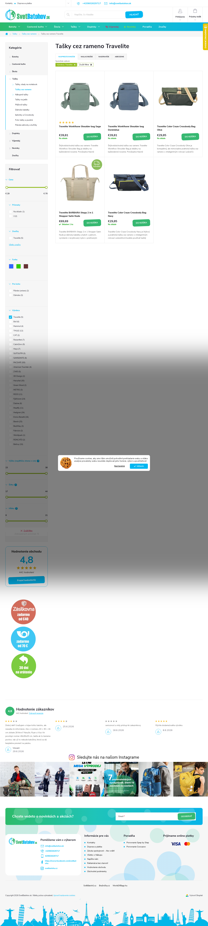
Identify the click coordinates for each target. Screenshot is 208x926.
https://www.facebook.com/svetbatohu (60, 862)
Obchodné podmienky (97, 871)
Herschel (18, 380)
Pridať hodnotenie (26, 580)
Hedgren (18, 412)
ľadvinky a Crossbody (24, 115)
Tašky (15, 79)
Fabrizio (17, 430)
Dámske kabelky (22, 109)
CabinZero (18, 344)
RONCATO (18, 440)
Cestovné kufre (18, 64)
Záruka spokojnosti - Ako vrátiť (100, 850)
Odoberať (186, 816)
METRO (17, 390)
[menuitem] (14, 26)
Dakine (17, 403)
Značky (15, 155)
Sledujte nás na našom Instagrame (108, 757)
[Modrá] (12, 267)
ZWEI (16, 371)
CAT (16, 335)
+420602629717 (52, 851)
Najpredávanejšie (66, 57)
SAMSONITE (19, 358)
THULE (18, 330)
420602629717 (52, 856)
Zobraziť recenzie (36, 713)
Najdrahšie (103, 57)
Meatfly (18, 408)
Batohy (15, 56)
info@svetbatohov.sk (54, 846)
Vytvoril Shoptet (196, 895)
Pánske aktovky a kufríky (26, 125)
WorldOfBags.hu (120, 885)
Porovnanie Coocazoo (136, 847)
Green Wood (19, 385)
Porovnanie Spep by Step (137, 843)
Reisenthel (18, 340)
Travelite (18, 238)
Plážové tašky (21, 104)
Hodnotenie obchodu (96, 867)
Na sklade (18, 211)
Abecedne (119, 57)
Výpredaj (16, 140)
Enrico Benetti (20, 417)
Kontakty (9, 3)
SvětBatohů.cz (89, 885)
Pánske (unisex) (20, 290)
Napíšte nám (92, 859)
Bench (17, 421)
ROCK (17, 394)
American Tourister (22, 367)
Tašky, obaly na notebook (26, 84)
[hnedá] (26, 267)
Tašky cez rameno (23, 89)
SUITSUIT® (19, 353)
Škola (14, 71)
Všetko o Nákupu (94, 855)
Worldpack (19, 435)
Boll (16, 321)
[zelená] (19, 267)
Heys (16, 349)
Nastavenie (119, 466)
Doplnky (16, 133)
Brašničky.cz (104, 885)
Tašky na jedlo (21, 99)
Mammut (18, 326)
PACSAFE (19, 362)
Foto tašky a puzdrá (24, 120)
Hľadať (134, 14)
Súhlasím (140, 466)
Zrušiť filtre (28, 531)
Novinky (15, 148)
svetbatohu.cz (51, 868)
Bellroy (17, 444)
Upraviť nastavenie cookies (64, 895)
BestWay (18, 426)
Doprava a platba (24, 3)
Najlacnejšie (87, 57)
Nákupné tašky (21, 94)
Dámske (17, 295)
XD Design (18, 376)
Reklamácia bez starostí (97, 863)
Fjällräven (19, 399)
